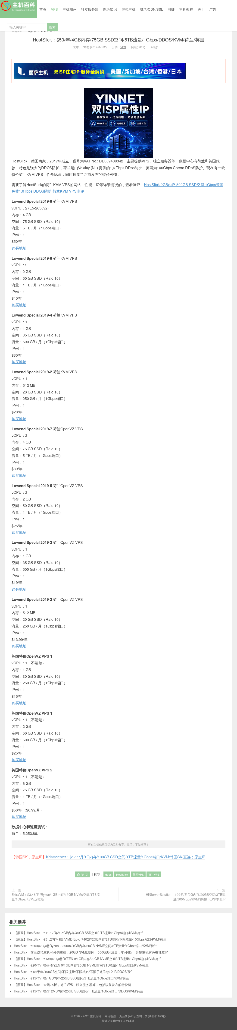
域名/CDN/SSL (151, 9)
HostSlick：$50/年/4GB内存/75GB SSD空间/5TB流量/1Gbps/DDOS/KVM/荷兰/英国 (118, 39)
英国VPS (138, 874)
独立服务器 (89, 9)
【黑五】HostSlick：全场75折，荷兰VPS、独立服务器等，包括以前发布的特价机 (72, 984)
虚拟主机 (128, 9)
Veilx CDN (122, 1021)
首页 (42, 9)
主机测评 (69, 9)
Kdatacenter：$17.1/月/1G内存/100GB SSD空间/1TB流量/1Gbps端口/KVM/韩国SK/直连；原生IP (125, 856)
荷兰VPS (153, 874)
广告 (212, 9)
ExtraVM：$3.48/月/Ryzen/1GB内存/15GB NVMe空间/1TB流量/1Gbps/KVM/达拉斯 (56, 896)
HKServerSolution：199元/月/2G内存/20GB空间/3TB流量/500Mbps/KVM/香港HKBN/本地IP (185, 896)
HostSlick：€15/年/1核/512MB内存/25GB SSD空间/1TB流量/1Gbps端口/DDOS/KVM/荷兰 (78, 991)
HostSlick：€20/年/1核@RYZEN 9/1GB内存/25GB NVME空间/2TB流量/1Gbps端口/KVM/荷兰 (81, 965)
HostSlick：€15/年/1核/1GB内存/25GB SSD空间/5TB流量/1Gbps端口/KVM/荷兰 (71, 978)
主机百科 (18, 9)
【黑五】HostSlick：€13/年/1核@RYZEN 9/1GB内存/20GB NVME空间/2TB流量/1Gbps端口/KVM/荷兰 (88, 958)
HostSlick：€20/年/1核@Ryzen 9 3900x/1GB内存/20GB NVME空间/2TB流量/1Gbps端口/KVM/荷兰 (85, 945)
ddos (108, 874)
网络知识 (110, 9)
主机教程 (186, 9)
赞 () (84, 874)
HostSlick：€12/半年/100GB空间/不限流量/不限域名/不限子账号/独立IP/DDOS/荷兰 (74, 971)
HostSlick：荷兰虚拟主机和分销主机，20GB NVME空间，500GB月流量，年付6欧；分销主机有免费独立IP (91, 952)
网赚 (171, 9)
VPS (54, 9)
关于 (201, 9)
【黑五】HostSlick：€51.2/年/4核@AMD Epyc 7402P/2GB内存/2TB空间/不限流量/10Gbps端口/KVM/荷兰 (90, 939)
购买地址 (19, 248)
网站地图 (110, 1016)
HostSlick (122, 874)
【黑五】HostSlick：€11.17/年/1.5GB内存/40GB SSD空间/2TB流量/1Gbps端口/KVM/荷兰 (78, 932)
